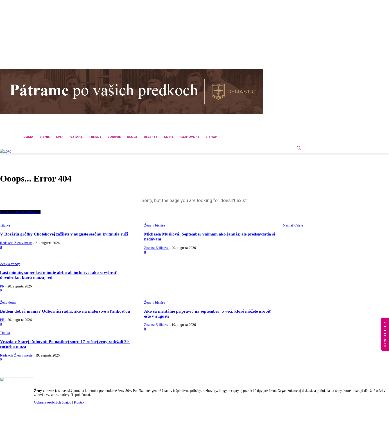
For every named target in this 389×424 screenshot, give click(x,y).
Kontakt (79, 402)
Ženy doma (8, 302)
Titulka (5, 333)
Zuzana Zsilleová (156, 248)
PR (2, 286)
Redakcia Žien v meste (16, 243)
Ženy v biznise (154, 302)
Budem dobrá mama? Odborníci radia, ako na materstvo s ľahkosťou (65, 311)
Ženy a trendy (10, 264)
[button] (298, 147)
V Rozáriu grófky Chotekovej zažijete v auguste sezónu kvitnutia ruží (64, 234)
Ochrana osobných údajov (52, 402)
